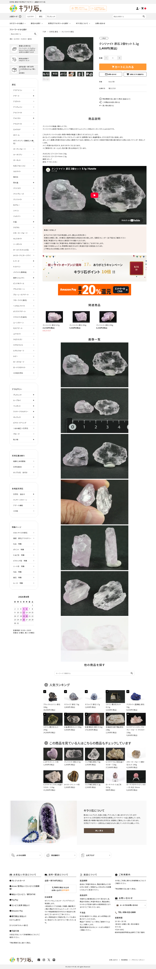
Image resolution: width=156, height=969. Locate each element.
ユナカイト (17, 334)
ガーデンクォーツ (19, 149)
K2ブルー (16, 205)
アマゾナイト (17, 112)
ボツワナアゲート (19, 311)
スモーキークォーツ (20, 233)
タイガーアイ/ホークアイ (22, 255)
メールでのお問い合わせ (127, 905)
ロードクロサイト (19, 367)
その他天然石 (18, 373)
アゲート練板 (18, 505)
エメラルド (17, 129)
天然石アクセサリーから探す (58, 23)
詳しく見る (99, 830)
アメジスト (17, 118)
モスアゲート (18, 328)
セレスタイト (17, 238)
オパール (16, 135)
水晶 (15, 222)
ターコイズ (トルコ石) (21, 250)
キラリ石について (82, 23)
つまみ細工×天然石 (20, 428)
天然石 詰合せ (19, 494)
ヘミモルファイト (19, 306)
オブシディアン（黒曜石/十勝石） (23, 141)
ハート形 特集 (19, 566)
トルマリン (17, 266)
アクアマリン (17, 90)
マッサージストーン (20, 500)
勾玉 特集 (17, 572)
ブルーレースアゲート (21, 294)
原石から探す (36, 23)
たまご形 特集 (19, 555)
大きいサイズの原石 (20, 533)
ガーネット (17, 160)
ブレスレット (51, 16)
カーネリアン (17, 154)
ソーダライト (17, 244)
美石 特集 (17, 577)
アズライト (17, 101)
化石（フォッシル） (19, 166)
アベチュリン (17, 107)
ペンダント (23, 39)
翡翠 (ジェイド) (18, 278)
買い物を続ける (108, 105)
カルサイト (17, 171)
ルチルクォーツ (18, 350)
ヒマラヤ (31, 16)
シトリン (16, 210)
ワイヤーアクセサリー (20, 411)
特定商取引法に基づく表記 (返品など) (116, 99)
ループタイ (16, 39)
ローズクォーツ (18, 362)
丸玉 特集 (17, 544)
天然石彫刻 (17, 467)
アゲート (16, 96)
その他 (15, 511)
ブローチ (16, 434)
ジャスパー (17, 216)
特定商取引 (124, 960)
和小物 (15, 439)
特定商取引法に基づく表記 (20, 943)
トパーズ (16, 261)
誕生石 (30, 39)
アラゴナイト (17, 124)
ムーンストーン (18, 322)
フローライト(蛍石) (20, 300)
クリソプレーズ (18, 194)
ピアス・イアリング (19, 423)
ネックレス (17, 417)
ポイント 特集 (18, 549)
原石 (40, 16)
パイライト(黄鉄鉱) (20, 272)
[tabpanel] (69, 53)
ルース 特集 (18, 583)
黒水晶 (15, 182)
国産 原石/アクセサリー (22, 538)
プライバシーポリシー (138, 960)
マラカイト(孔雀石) (20, 317)
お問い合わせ (100, 23)
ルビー (15, 356)
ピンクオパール (18, 283)
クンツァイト (17, 199)
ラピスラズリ (17, 339)
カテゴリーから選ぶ (16, 23)
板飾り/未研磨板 (19, 461)
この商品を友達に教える (111, 102)
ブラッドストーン (19, 289)
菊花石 (15, 177)
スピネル (16, 227)
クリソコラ (17, 188)
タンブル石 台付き (20, 472)
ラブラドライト (18, 345)
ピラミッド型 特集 (20, 561)
